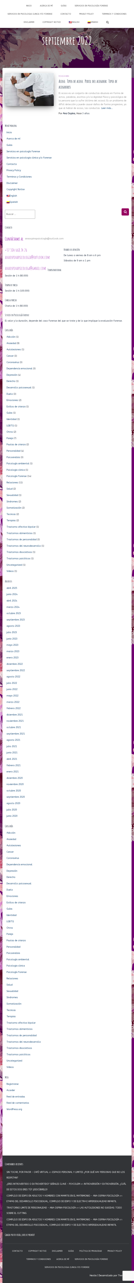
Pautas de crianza (16, 444)
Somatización (14, 507)
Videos (10, 571)
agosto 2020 (13, 803)
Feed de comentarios (18, 1103)
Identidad (12, 419)
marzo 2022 (13, 702)
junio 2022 (12, 689)
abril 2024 (12, 600)
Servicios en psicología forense (91, 6)
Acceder (11, 1090)
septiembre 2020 (16, 797)
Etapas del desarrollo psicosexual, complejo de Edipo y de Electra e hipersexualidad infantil (62, 1201)
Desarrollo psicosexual (19, 387)
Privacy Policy (86, 14)
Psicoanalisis (13, 457)
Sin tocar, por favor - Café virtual (27, 1172)
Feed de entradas (16, 1096)
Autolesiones (14, 349)
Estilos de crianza (16, 406)
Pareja (10, 438)
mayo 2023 (12, 645)
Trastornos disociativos (19, 552)
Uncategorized (14, 565)
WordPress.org (14, 1109)
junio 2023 (12, 638)
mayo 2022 (12, 695)
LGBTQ (10, 425)
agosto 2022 (13, 676)
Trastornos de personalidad (22, 539)
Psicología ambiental (18, 463)
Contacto (65, 14)
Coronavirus (13, 362)
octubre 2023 (14, 613)
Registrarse (13, 1084)
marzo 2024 (13, 607)
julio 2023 (12, 632)
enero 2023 (13, 657)
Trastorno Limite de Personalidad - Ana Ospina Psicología (41, 1207)
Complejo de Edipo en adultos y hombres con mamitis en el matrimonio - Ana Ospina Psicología (63, 1195)
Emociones (12, 400)
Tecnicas (11, 514)
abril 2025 (12, 588)
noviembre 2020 (15, 784)
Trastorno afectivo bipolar (21, 527)
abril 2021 (12, 759)
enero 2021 (13, 771)
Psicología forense (64, 76)
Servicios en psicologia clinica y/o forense (30, 14)
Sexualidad (12, 495)
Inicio (29, 6)
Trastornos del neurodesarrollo (24, 546)
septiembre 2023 (16, 619)
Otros (10, 432)
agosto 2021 (13, 740)
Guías (64, 6)
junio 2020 (12, 816)
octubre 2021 (14, 727)
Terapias (11, 520)
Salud (10, 488)
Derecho (11, 381)
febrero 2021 (14, 765)
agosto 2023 (13, 626)
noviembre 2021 (15, 721)
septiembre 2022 (16, 670)
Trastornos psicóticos (18, 558)
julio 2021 (12, 746)
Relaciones (12, 482)
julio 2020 (12, 809)
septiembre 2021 (16, 733)
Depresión (12, 375)
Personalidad (13, 451)
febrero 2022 (14, 708)
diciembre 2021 (15, 714)
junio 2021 (12, 752)
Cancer (10, 356)
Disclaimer (29, 22)
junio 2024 (12, 594)
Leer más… (107, 108)
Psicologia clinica (16, 470)
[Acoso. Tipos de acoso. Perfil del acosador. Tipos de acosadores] (29, 89)
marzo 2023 (13, 651)
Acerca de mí (46, 6)
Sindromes (12, 501)
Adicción (11, 337)
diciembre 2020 (15, 778)
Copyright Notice (51, 22)
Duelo (10, 394)
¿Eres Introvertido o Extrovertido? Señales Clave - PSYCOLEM (43, 1184)
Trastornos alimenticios (20, 533)
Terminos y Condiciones (114, 14)
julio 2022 (12, 683)
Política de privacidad (90, 1251)
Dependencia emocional (19, 368)
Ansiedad (11, 343)
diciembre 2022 (15, 664)
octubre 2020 (14, 790)
